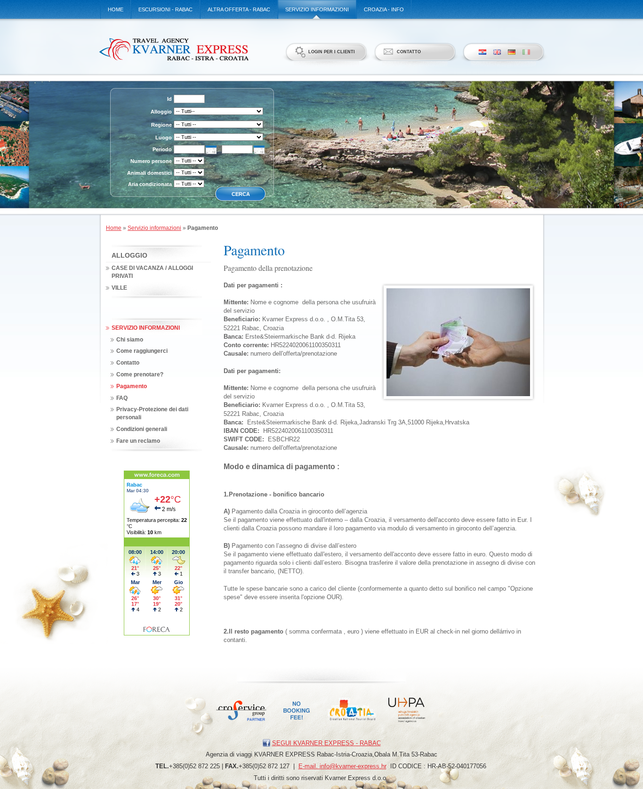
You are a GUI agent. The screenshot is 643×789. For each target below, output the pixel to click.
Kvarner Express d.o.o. (173, 49)
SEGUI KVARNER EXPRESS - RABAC (326, 743)
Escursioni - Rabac (165, 9)
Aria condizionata (150, 184)
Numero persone (151, 161)
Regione (161, 125)
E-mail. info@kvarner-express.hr (342, 766)
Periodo (162, 149)
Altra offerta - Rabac (239, 9)
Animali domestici (149, 173)
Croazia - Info (384, 9)
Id (169, 99)
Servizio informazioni (317, 9)
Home (115, 9)
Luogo (163, 137)
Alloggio (161, 111)
